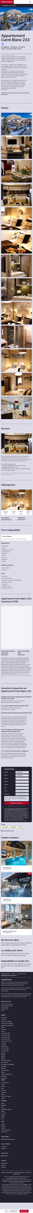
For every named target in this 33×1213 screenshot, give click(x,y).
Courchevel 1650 (5, 1037)
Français (3, 1167)
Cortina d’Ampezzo (6, 1130)
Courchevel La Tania (6, 1041)
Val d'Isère (3, 1076)
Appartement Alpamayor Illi (9, 932)
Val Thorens (4, 1078)
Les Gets (3, 1052)
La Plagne (3, 1045)
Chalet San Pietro (7, 868)
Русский (3, 1165)
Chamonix (3, 1019)
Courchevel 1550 (11, 49)
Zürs (2, 1119)
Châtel (2, 1027)
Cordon (3, 1031)
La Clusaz (3, 1043)
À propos (3, 1148)
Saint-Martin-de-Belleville (7, 1064)
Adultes (6, 778)
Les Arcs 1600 (4, 1047)
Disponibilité (13, 1211)
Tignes (3, 1072)
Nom (5, 787)
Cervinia (3, 1128)
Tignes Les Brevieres (6, 1074)
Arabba (3, 1124)
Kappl (2, 1103)
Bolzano (3, 1126)
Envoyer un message (17, 803)
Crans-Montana (5, 1082)
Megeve (3, 1054)
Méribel (3, 1056)
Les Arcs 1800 (4, 1049)
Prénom (6, 784)
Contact (24, 1211)
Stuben (3, 1115)
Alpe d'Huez (4, 1017)
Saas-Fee (3, 1090)
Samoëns (3, 1068)
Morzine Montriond (6, 1060)
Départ (6, 775)
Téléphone (6, 794)
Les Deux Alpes (5, 1050)
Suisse (3, 1080)
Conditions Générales (19, 1172)
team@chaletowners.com (8, 1139)
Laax (2, 1088)
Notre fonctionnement (7, 1172)
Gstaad (3, 1084)
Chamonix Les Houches (7, 1023)
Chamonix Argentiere (6, 1021)
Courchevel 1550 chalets (9, 5)
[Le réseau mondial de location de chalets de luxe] (16, 2)
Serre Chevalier (5, 1070)
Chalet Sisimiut (7, 900)
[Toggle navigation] (30, 2)
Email (20, 827)
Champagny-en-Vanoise (7, 1025)
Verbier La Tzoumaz (6, 1096)
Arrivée (6, 772)
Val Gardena (4, 1131)
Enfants (6, 781)
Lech (2, 1107)
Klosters (3, 1086)
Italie (2, 1121)
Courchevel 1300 (5, 1033)
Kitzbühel (3, 1105)
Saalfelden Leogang (6, 1109)
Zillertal (3, 1117)
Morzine (3, 1058)
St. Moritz (3, 1092)
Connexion (3, 1146)
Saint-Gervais (4, 1062)
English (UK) (4, 1163)
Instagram (5, 1155)
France (19, 49)
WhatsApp (5, 827)
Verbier (3, 1094)
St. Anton (3, 1113)
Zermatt (3, 1098)
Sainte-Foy (4, 1066)
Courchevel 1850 (5, 1039)
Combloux (3, 1029)
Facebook (13, 827)
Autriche (3, 1100)
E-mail (5, 791)
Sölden (3, 1111)
